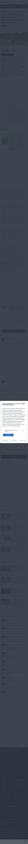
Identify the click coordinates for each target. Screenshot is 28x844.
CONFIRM (8, 435)
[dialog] (14, 422)
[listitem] (14, 431)
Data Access (14, 440)
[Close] (25, 403)
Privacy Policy (22, 440)
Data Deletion (5, 440)
